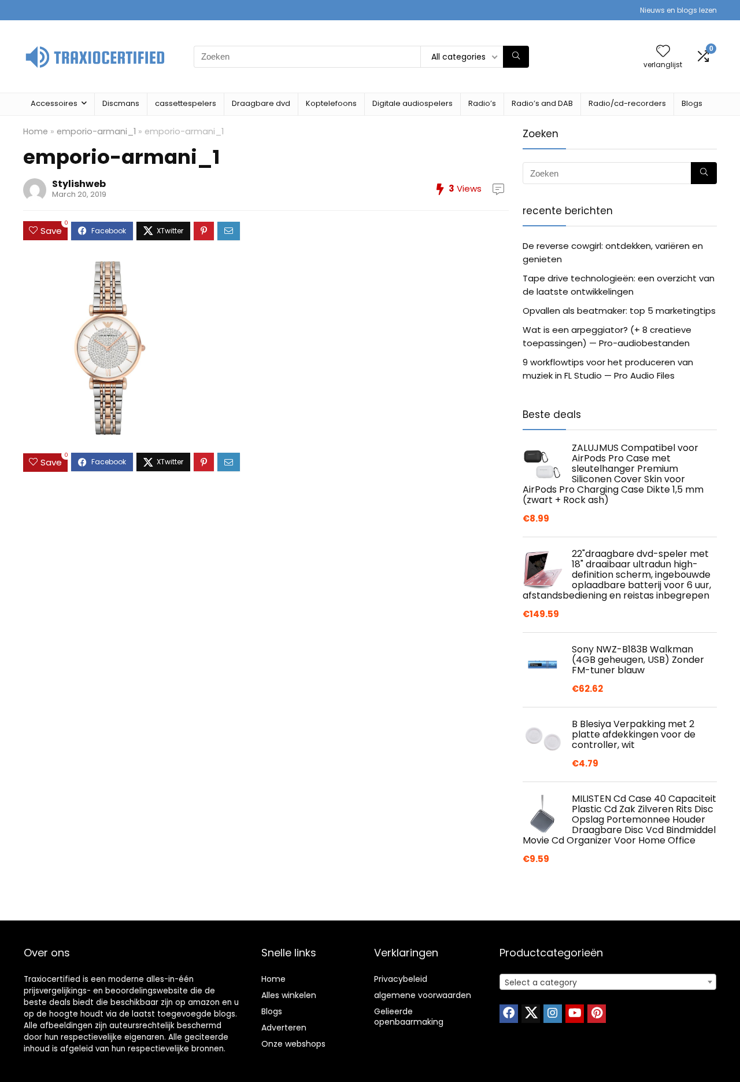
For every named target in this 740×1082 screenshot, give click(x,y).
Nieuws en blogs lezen (678, 10)
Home (35, 131)
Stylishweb (79, 183)
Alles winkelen (288, 995)
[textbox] (608, 982)
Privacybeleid (400, 979)
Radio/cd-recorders (627, 103)
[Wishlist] (663, 51)
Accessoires (54, 103)
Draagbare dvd (261, 103)
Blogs (692, 103)
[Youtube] (574, 1013)
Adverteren (283, 1027)
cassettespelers (185, 103)
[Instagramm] (552, 1013)
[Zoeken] (516, 57)
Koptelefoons (331, 103)
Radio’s (482, 103)
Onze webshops (293, 1044)
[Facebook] (509, 1013)
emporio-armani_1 (96, 131)
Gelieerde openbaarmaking (408, 1017)
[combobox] (608, 982)
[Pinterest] (596, 1013)
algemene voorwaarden (422, 995)
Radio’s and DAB (542, 103)
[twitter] (530, 1013)
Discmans (120, 103)
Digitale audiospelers (412, 103)
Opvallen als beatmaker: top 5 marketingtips (619, 311)
